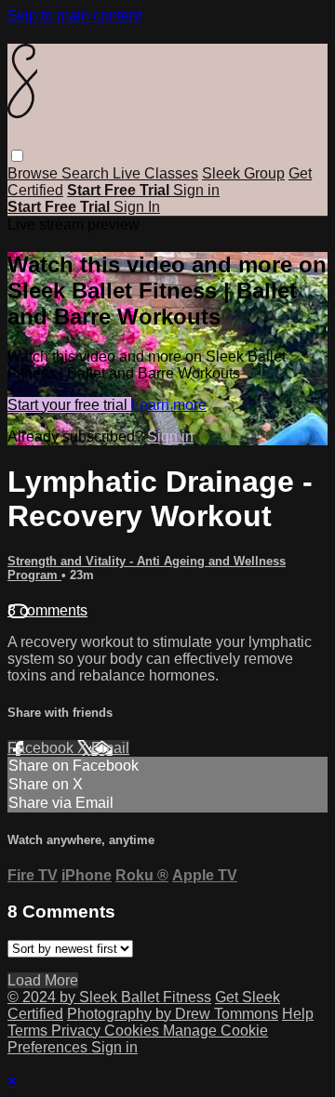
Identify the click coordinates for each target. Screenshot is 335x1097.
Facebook (42, 748)
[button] (17, 156)
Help (298, 1014)
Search (87, 173)
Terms (29, 1030)
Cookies (133, 1030)
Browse (34, 173)
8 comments (47, 610)
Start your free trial (69, 405)
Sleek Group (243, 173)
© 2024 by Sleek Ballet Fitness (109, 997)
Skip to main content (74, 15)
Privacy (77, 1030)
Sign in (196, 190)
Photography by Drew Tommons (172, 1014)
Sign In (137, 207)
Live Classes (155, 173)
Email (110, 748)
